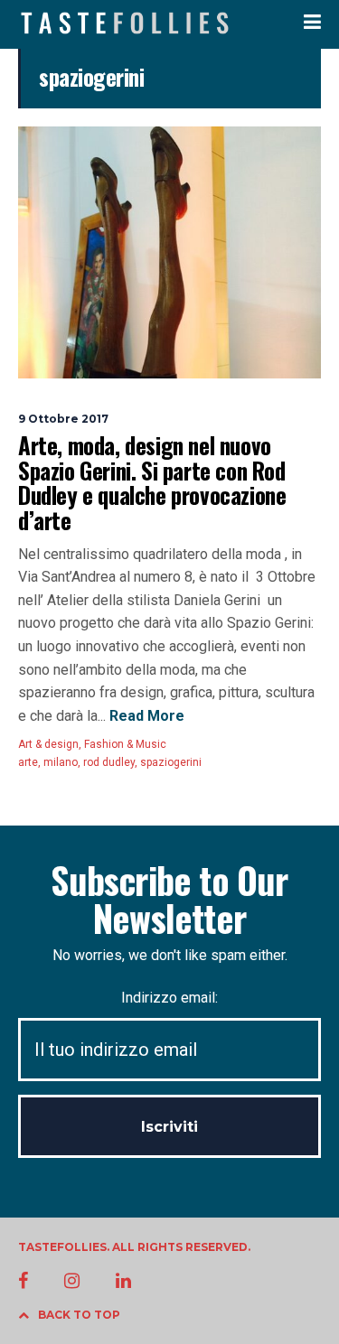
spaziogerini (171, 762)
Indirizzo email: (169, 997)
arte (28, 762)
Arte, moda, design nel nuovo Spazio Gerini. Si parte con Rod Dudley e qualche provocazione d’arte (152, 482)
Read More (145, 715)
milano (60, 762)
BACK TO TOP (79, 1314)
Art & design (48, 744)
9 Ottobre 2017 (63, 418)
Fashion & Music (125, 744)
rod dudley (109, 762)
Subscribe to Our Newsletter (169, 899)
